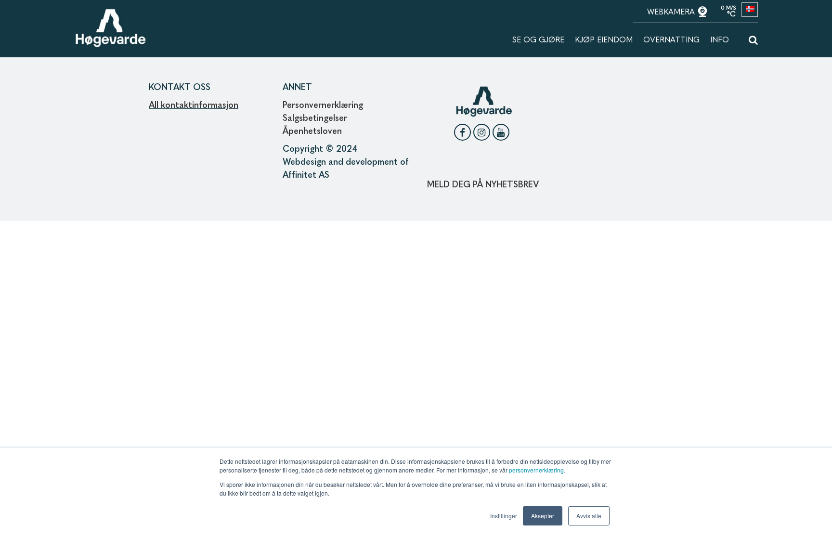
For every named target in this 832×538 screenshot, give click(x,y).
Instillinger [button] (503, 516)
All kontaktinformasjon (193, 105)
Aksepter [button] (542, 516)
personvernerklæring (536, 470)
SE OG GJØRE (538, 40)
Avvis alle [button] (588, 516)
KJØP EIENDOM (604, 40)
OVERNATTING (671, 40)
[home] (110, 13)
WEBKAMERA (672, 12)
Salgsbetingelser (315, 118)
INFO (719, 40)
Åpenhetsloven (313, 131)
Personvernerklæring (323, 105)
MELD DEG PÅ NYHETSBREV (483, 185)
